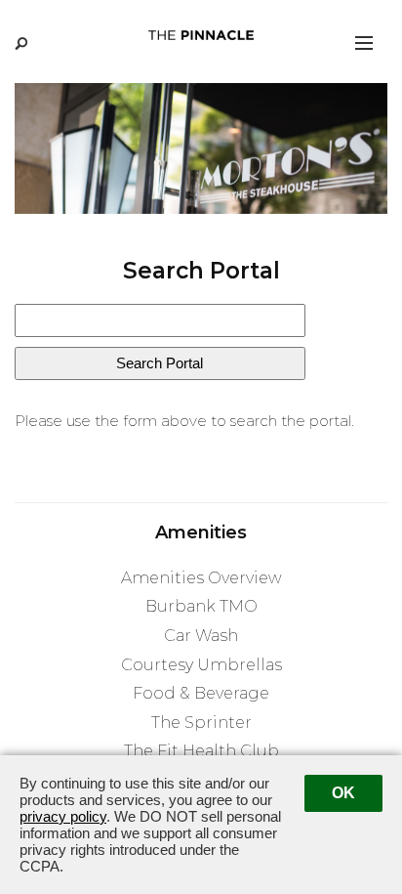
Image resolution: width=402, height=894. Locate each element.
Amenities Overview (201, 578)
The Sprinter (201, 722)
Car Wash (201, 635)
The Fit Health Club (201, 751)
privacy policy (63, 816)
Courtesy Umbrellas (201, 665)
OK (343, 793)
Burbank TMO (201, 606)
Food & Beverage (201, 693)
